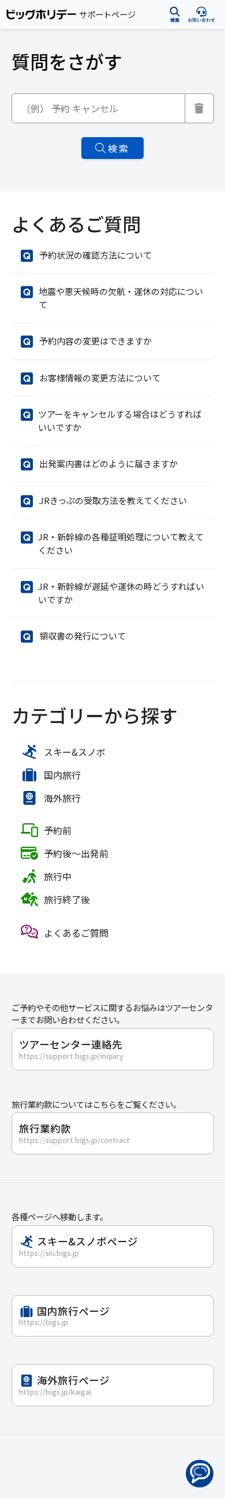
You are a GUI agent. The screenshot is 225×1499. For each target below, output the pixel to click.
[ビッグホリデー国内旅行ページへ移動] (41, 14)
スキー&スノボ (75, 752)
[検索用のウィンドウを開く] (174, 14)
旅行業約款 (74, 1133)
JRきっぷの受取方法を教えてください (113, 500)
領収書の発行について (82, 636)
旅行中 (58, 876)
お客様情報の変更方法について (99, 378)
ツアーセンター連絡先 (71, 1049)
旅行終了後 (67, 899)
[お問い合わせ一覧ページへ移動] (201, 14)
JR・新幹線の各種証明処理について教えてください (121, 543)
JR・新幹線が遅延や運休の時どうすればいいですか (121, 592)
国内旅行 (62, 775)
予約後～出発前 (76, 853)
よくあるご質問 (76, 933)
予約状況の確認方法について (95, 255)
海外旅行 (62, 798)
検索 (119, 148)
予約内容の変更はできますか (95, 341)
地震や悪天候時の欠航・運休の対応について (121, 298)
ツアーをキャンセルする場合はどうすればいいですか (120, 420)
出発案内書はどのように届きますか (108, 463)
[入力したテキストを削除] (199, 108)
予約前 (58, 830)
